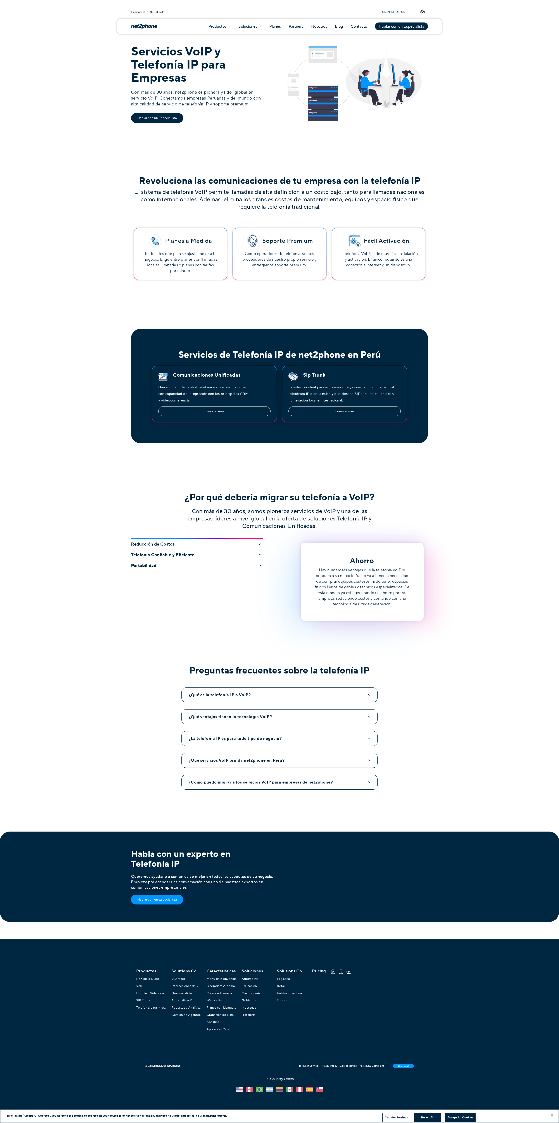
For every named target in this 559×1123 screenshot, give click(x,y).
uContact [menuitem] (178, 979)
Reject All (427, 1117)
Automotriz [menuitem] (250, 979)
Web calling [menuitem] (215, 1000)
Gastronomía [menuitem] (251, 993)
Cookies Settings (396, 1117)
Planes (275, 26)
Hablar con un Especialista (401, 26)
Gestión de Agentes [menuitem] (185, 1015)
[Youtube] (349, 971)
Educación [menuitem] (249, 986)
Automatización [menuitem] (182, 1000)
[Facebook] (341, 971)
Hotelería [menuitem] (248, 1015)
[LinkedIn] (333, 971)
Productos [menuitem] (146, 971)
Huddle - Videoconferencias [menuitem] (151, 993)
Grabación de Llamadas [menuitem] (222, 1015)
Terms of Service (308, 1066)
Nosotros (319, 26)
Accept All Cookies (460, 1117)
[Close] (552, 1115)
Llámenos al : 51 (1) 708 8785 (147, 12)
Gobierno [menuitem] (248, 1000)
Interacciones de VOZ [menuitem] (186, 986)
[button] (197, 542)
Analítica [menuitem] (213, 1022)
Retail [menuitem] (281, 986)
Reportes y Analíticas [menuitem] (186, 1007)
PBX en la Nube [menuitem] (147, 979)
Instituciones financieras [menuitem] (292, 993)
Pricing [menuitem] (319, 971)
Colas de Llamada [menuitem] (219, 993)
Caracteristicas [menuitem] (221, 971)
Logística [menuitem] (283, 979)
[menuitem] (186, 971)
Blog (339, 26)
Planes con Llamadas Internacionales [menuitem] (222, 1007)
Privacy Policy (329, 1066)
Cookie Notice (348, 1066)
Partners (296, 26)
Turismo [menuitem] (282, 1000)
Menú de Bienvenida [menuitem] (221, 979)
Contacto (359, 26)
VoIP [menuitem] (139, 986)
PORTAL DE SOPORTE (394, 12)
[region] (279, 1116)
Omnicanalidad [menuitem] (182, 993)
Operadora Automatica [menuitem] (222, 986)
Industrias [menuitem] (249, 1007)
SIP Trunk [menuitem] (143, 1000)
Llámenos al (403, 1065)
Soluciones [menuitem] (252, 971)
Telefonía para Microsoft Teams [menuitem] (151, 1007)
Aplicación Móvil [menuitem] (218, 1029)
